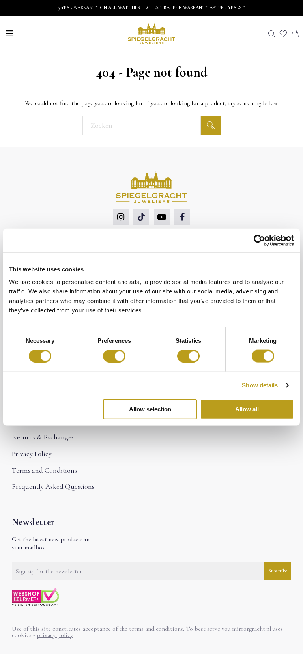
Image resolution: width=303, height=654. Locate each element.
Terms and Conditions (44, 470)
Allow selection (150, 408)
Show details (260, 385)
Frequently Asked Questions (53, 486)
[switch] (114, 356)
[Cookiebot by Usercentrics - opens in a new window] (259, 241)
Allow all (247, 408)
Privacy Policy (32, 453)
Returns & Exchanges (43, 437)
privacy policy (55, 635)
